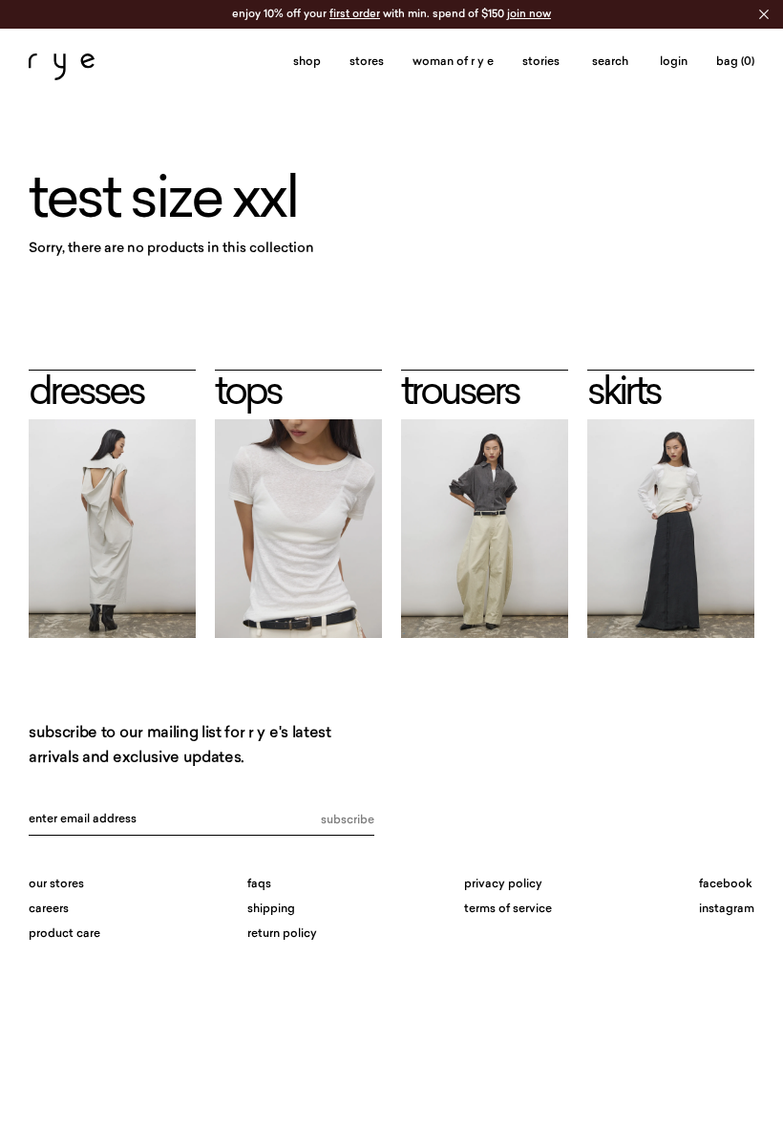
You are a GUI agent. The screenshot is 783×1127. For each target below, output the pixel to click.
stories (541, 62)
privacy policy (503, 884)
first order (354, 15)
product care (64, 934)
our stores (56, 884)
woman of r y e (453, 62)
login (674, 62)
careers (49, 909)
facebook (725, 884)
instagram (726, 909)
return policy (282, 934)
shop (307, 62)
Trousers (459, 394)
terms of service (508, 909)
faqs (259, 884)
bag (735, 62)
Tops (248, 394)
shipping (271, 909)
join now (529, 15)
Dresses (86, 394)
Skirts (623, 394)
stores (366, 62)
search (610, 62)
